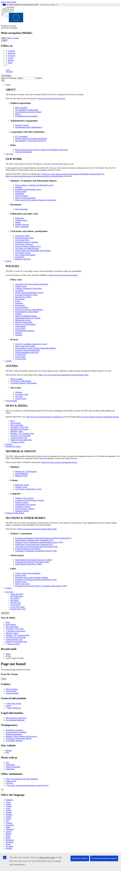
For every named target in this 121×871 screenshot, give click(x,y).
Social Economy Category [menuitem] (25, 509)
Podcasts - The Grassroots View (18, 635)
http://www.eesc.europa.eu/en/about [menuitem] (52, 98)
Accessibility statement (14, 741)
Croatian (9, 823)
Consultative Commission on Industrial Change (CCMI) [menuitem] (36, 551)
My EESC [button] (9, 592)
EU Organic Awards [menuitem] (22, 253)
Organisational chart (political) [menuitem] (26, 116)
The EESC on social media (16, 637)
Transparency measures (14, 730)
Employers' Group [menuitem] (22, 485)
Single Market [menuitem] (20, 326)
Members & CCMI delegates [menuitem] (26, 471)
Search (4, 40)
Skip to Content (13, 38)
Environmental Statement (15, 720)
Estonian (9, 815)
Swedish (9, 848)
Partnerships (10, 769)
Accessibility (6, 76)
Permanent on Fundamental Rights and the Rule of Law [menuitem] (36, 580)
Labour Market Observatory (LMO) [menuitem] (28, 564)
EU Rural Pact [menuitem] (20, 359)
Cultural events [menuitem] (20, 399)
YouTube (9, 72)
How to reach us (12, 689)
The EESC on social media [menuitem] (20, 436)
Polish (8, 838)
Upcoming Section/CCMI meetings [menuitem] (23, 383)
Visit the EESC (11, 691)
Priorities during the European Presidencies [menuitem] (31, 139)
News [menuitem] (12, 421)
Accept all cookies (79, 858)
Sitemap (9, 750)
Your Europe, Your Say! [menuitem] (24, 244)
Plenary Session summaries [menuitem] (25, 198)
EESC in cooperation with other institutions (22, 779)
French (8, 819)
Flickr (10, 63)
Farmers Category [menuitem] (21, 502)
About (8, 85)
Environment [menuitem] (20, 305)
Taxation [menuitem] (18, 333)
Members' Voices (12, 633)
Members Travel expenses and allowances (21, 736)
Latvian (8, 831)
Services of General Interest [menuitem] (25, 324)
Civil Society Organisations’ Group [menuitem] (28, 489)
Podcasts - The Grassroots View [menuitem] (22, 433)
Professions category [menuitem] (22, 507)
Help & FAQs (15, 603)
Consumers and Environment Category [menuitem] (29, 500)
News (8, 622)
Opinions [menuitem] (18, 187)
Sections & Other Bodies (15, 513)
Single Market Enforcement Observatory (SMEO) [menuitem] (33, 560)
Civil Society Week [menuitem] (22, 236)
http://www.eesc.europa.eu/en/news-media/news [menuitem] (45, 417)
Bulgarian (9, 800)
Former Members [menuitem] (21, 474)
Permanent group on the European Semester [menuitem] (31, 577)
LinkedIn (11, 51)
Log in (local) (15, 605)
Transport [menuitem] (18, 335)
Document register (14, 703)
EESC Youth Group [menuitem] (22, 584)
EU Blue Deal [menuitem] (20, 355)
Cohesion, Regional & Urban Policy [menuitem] (28, 288)
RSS (7, 753)
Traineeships (10, 765)
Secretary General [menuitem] (21, 125)
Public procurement (13, 767)
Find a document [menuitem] (21, 209)
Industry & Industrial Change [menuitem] (26, 316)
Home (8, 654)
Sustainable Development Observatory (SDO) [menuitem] (32, 562)
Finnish (8, 817)
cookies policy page (46, 857)
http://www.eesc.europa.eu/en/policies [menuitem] (64, 275)
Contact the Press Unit (14, 639)
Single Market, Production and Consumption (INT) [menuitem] (34, 540)
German (9, 806)
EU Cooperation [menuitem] (21, 136)
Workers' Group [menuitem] (21, 487)
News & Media (11, 401)
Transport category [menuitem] (22, 511)
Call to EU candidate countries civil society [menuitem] (31, 344)
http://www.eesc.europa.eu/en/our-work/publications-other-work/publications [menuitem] (34, 176)
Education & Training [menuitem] (23, 297)
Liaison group (11, 781)
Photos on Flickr (14, 644)
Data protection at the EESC (16, 718)
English (8, 810)
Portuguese (10, 840)
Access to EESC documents (16, 732)
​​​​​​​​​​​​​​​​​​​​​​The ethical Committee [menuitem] (23, 152)
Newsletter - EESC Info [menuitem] (19, 427)
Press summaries (12, 627)
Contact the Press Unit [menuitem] (18, 438)
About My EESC (16, 594)
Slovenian (9, 846)
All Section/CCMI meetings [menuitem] (20, 381)
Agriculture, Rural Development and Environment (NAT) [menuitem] (36, 547)
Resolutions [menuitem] (19, 194)
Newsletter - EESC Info (15, 629)
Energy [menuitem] (18, 301)
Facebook (11, 56)
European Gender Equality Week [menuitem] (27, 350)
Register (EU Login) (18, 609)
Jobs (7, 763)
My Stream (14, 600)
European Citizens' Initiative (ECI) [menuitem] (28, 246)
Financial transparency (14, 734)
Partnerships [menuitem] (19, 257)
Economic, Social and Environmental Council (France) (28, 785)
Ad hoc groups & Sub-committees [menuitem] (28, 573)
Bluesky (11, 60)
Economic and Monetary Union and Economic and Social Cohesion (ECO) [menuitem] (43, 538)
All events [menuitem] (19, 396)
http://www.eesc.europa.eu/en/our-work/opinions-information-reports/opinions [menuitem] (72, 174)
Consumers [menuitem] (19, 291)
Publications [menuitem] (19, 218)
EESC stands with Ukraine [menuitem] (25, 255)
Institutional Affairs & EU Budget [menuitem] (27, 318)
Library (8, 706)
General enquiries (12, 693)
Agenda (9, 361)
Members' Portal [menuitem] (21, 476)
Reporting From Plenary (17, 631)
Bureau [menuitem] (18, 114)
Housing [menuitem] (18, 314)
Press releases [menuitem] (15, 423)
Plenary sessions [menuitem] (16, 379)
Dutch (8, 836)
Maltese (8, 834)
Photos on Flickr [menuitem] (18, 442)
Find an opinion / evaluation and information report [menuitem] (34, 185)
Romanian (9, 842)
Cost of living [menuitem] (20, 357)
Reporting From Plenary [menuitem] (19, 429)
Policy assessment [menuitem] (21, 227)
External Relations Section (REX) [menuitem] (27, 549)
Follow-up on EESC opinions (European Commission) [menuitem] (35, 200)
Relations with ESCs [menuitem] (23, 259)
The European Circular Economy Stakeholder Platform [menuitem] (35, 348)
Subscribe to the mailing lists (16, 642)
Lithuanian (10, 829)
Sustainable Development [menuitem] (24, 331)
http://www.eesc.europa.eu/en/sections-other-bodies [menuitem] (37, 529)
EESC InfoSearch (14, 708)
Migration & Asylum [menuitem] (23, 320)
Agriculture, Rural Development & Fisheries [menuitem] (31, 284)
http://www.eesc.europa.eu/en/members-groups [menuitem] (59, 462)
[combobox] (39, 78)
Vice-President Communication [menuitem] (26, 110)
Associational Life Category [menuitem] (25, 504)
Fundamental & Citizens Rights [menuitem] (27, 312)
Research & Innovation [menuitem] (23, 322)
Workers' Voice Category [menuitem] (24, 498)
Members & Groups (13, 446)
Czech (8, 802)
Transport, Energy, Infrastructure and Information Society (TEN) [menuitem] (39, 542)
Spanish (9, 812)
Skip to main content (8, 2)
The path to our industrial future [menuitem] (27, 248)
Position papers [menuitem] (20, 191)
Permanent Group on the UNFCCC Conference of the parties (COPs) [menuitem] (41, 586)
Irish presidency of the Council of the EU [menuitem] (30, 141)
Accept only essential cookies (104, 858)
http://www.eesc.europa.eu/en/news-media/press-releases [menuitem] (98, 417)
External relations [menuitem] (21, 307)
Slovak (8, 844)
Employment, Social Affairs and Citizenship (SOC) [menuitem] (34, 544)
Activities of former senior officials (19, 738)
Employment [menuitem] (20, 299)
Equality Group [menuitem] (21, 582)
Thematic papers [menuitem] (21, 220)
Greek (8, 808)
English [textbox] (39, 78)
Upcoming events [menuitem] (21, 394)
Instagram (11, 53)
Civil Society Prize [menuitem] (22, 240)
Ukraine (9, 588)
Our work (9, 154)
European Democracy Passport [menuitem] (26, 242)
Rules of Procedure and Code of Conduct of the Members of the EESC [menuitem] (41, 150)
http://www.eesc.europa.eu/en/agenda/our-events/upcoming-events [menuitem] (64, 375)
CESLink (9, 783)
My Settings (14, 598)
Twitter (10, 58)
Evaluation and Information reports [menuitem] (28, 189)
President (9, 444)
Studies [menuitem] (18, 222)
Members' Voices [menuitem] (16, 431)
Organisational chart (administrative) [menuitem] (28, 127)
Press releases (11, 624)
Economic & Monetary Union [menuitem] (26, 295)
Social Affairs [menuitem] (20, 329)
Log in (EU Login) (17, 607)
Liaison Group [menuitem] (20, 575)
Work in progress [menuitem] (21, 196)
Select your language (9, 78)
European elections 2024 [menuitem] (24, 238)
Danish (8, 804)
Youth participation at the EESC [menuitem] (27, 352)
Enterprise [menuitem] (19, 303)
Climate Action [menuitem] (20, 286)
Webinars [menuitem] (18, 392)
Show (4, 679)
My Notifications (16, 596)
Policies (8, 261)
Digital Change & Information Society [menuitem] (29, 293)
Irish (7, 821)
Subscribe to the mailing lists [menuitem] (21, 440)
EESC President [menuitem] (21, 108)
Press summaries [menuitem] (16, 425)
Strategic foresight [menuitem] (22, 225)
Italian (8, 827)
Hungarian (10, 825)
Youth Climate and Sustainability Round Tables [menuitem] (32, 251)
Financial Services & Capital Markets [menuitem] (29, 310)
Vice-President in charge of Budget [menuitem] (28, 112)
